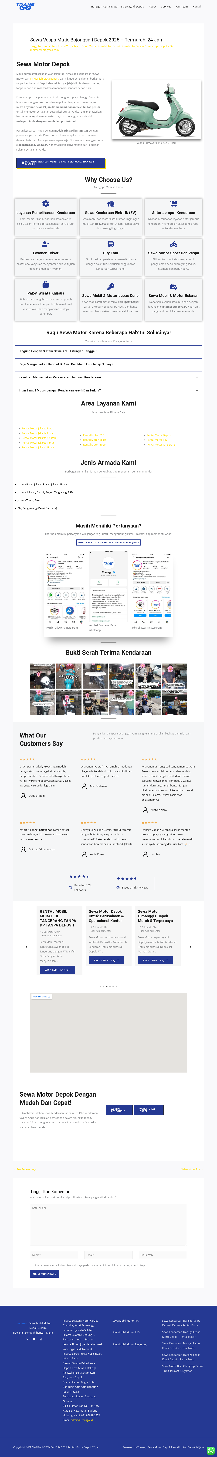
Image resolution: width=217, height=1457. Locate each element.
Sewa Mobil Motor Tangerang (129, 1344)
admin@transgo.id (82, 1420)
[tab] (108, 351)
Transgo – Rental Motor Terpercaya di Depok (117, 6)
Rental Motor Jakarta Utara (38, 447)
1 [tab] (100, 986)
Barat (50, 428)
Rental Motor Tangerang (161, 444)
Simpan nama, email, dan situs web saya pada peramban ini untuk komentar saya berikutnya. (90, 1265)
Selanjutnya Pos (192, 1169)
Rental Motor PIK (157, 440)
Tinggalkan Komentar (43, 46)
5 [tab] (113, 986)
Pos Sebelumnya (25, 1169)
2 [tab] (103, 986)
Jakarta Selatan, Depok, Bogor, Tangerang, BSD (45, 492)
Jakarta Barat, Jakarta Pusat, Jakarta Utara (42, 484)
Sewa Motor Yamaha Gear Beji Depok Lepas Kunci (157, 916)
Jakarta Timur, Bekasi (29, 500)
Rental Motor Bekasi (95, 440)
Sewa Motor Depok (109, 46)
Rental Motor (30, 428)
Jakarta (42, 428)
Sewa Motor (89, 46)
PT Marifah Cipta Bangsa (44, 78)
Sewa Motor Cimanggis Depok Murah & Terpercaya (106, 916)
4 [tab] (110, 986)
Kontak (197, 6)
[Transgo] (41, 1339)
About (152, 6)
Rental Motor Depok (159, 435)
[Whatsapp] (27, 1339)
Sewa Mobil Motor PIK (125, 1320)
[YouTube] (34, 1339)
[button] (60, 163)
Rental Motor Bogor (95, 444)
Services (166, 6)
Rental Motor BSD (93, 435)
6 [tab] (116, 986)
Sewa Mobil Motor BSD (126, 1332)
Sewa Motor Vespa (133, 46)
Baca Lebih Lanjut (57, 960)
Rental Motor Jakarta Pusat (38, 433)
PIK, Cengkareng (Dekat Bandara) (37, 508)
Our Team (182, 6)
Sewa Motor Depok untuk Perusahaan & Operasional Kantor (57, 916)
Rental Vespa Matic (69, 46)
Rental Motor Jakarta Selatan (39, 438)
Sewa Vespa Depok (156, 46)
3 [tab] (106, 986)
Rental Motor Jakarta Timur (38, 442)
